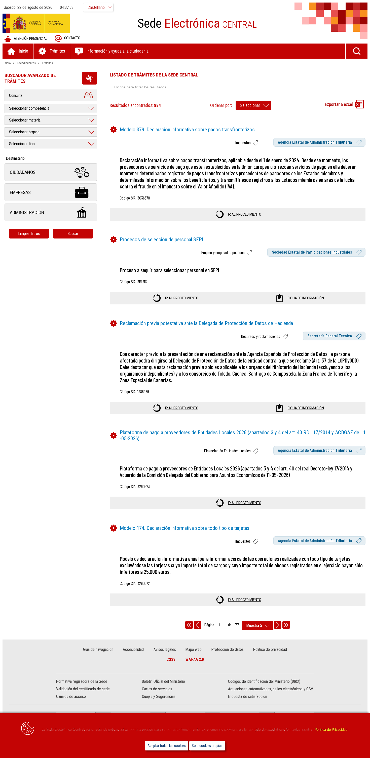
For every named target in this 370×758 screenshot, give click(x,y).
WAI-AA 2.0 (195, 659)
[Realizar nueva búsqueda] (356, 51)
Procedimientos (26, 63)
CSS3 (170, 659)
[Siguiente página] (277, 625)
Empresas (20, 192)
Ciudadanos (22, 172)
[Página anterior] (197, 625)
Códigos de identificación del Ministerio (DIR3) (264, 681)
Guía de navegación (98, 649)
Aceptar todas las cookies (166, 746)
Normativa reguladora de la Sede (81, 681)
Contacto (72, 38)
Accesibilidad (133, 649)
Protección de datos (227, 649)
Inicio (7, 63)
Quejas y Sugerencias (158, 696)
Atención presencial (30, 38)
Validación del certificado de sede (83, 689)
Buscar (72, 233)
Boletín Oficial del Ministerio (163, 681)
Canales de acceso (71, 696)
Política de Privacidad (331, 730)
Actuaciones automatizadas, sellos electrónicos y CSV (270, 689)
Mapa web (194, 649)
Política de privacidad (270, 649)
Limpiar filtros (29, 233)
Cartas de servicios (157, 689)
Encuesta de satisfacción (247, 696)
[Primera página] (189, 625)
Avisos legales (165, 649)
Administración (27, 212)
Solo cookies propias (207, 746)
